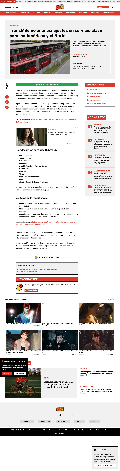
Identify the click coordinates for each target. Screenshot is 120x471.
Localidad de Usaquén (98, 93)
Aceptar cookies (103, 465)
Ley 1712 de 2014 (60, 433)
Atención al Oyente (64, 430)
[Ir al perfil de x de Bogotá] (53, 415)
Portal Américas (51, 269)
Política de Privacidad (49, 430)
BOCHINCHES (70, 13)
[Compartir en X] (7, 102)
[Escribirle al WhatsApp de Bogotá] (72, 415)
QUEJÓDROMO (11, 13)
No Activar (20, 374)
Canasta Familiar (6, 1)
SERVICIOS (83, 13)
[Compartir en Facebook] (7, 97)
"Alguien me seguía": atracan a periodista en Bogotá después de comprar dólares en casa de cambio (103, 175)
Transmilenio (23, 269)
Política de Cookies (105, 461)
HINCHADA (47, 13)
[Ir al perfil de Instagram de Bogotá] (60, 415)
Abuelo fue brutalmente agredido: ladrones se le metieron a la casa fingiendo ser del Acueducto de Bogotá (103, 144)
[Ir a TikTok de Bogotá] (66, 415)
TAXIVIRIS (36, 13)
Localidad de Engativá (98, 103)
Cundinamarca (95, 97)
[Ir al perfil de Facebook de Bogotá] (47, 415)
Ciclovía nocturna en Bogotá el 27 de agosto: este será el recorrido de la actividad (59, 384)
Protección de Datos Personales (83, 430)
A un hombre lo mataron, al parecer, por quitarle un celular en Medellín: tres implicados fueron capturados (102, 160)
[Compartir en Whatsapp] (7, 107)
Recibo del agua (95, 90)
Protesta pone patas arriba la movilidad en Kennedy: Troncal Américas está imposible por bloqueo (102, 129)
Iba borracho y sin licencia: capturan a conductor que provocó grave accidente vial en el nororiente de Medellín (103, 190)
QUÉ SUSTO (95, 13)
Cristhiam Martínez (82, 54)
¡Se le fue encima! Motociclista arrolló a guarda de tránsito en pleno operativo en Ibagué (96, 391)
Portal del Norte (37, 269)
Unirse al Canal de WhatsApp (48, 85)
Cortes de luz (95, 100)
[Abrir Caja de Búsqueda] (112, 7)
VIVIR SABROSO (108, 13)
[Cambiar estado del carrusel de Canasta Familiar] (14, 1)
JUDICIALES (24, 13)
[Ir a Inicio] (60, 7)
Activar (6, 373)
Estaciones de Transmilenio (28, 272)
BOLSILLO (58, 13)
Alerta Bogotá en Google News (48, 257)
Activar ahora (31, 290)
